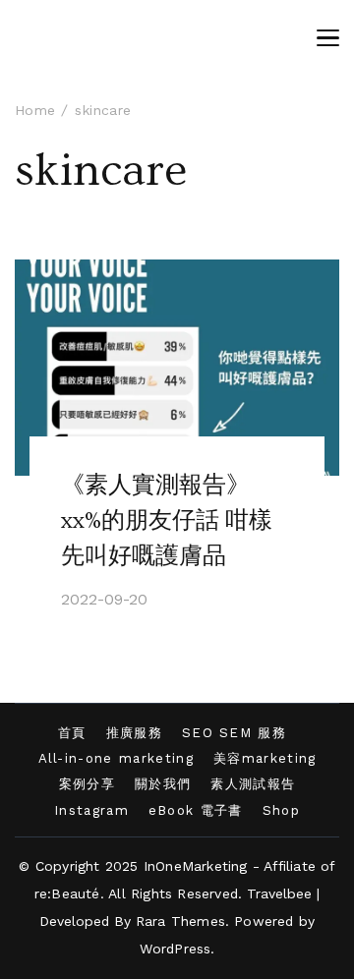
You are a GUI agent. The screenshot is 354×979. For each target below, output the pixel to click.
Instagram (91, 810)
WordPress (175, 948)
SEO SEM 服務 (234, 732)
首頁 (72, 732)
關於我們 (163, 783)
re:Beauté (67, 893)
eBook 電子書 (195, 810)
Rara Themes (180, 921)
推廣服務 (134, 732)
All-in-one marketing (116, 758)
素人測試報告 (252, 783)
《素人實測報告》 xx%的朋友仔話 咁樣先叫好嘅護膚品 (166, 520)
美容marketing (265, 758)
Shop (281, 810)
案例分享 (87, 783)
